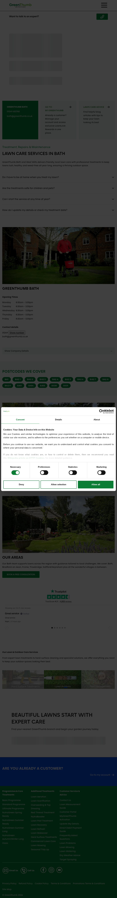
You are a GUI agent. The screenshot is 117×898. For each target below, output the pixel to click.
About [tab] (97, 419)
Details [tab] (58, 419)
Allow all (95, 484)
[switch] (44, 472)
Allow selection (58, 484)
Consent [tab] (20, 419)
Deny (21, 484)
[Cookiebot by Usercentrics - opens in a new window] (101, 411)
